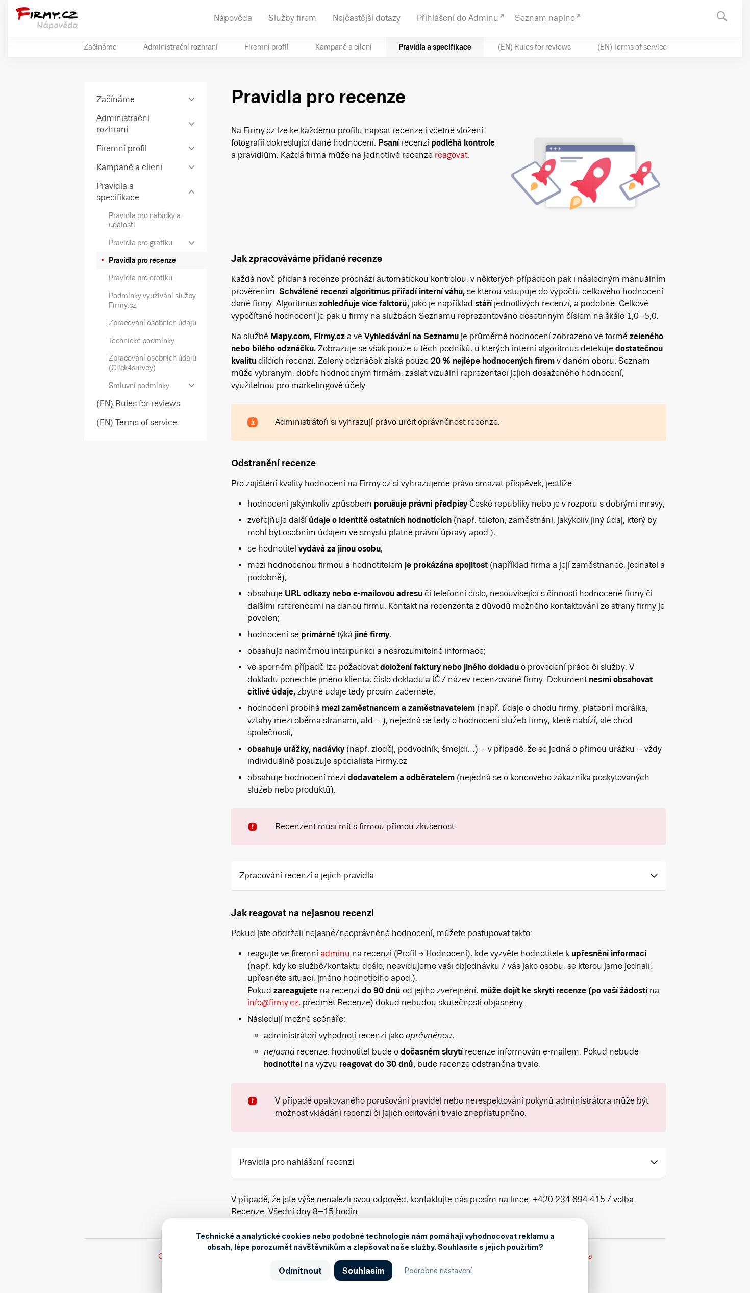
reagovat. (452, 155)
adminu (335, 954)
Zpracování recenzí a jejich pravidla (306, 875)
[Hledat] (726, 15)
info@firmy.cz (272, 1003)
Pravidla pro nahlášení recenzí (296, 1162)
